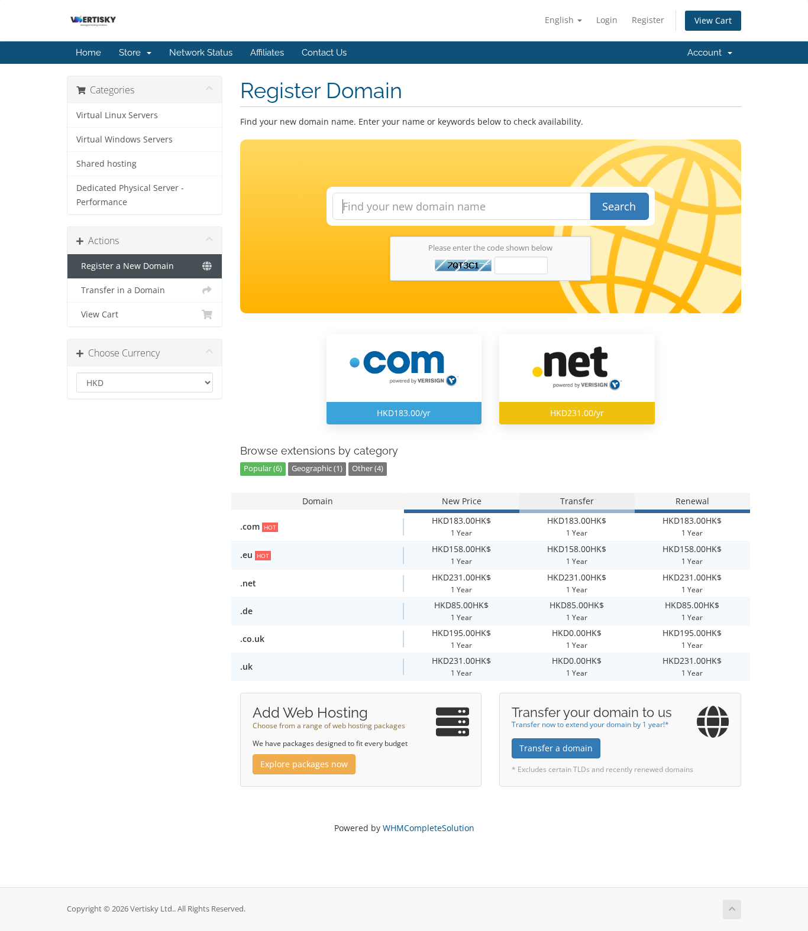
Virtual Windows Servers (124, 139)
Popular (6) (263, 468)
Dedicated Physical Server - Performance (130, 195)
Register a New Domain (125, 266)
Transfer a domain (556, 748)
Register (648, 19)
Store (132, 52)
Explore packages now (304, 764)
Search (619, 206)
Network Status (200, 52)
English (560, 19)
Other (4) (367, 468)
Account (706, 52)
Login (607, 19)
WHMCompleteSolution (428, 827)
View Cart (713, 20)
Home (88, 52)
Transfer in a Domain (120, 290)
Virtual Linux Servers (117, 115)
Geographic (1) (317, 468)
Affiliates (267, 52)
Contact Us (324, 52)
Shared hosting (106, 163)
